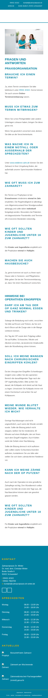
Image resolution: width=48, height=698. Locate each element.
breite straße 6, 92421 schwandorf (30, 6)
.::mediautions (36, 695)
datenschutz (27, 692)
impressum (20, 692)
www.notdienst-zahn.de (19, 163)
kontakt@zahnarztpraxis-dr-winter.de (19, 584)
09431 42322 (14, 3)
